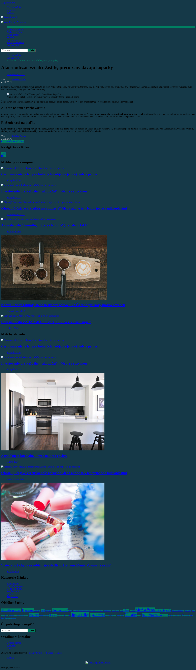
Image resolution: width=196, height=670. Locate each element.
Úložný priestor (173, 615)
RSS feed (11, 10)
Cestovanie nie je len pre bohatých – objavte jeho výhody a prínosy (50, 174)
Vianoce (113, 615)
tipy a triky (80, 614)
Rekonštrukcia (44, 615)
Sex (58, 615)
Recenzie (25, 615)
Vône (139, 615)
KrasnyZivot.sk (36, 653)
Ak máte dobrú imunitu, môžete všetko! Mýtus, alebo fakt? (44, 225)
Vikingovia (120, 615)
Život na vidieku (10, 618)
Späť (3, 153)
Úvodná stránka (14, 7)
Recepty (34, 615)
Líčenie (132, 610)
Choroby (37, 610)
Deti (43, 610)
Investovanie (94, 610)
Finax (70, 610)
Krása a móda (13, 35)
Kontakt (10, 12)
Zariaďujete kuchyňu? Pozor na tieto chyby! (34, 456)
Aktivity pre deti (11, 610)
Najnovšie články (15, 29)
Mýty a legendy (163, 610)
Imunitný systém (84, 610)
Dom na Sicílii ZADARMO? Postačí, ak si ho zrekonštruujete (46, 322)
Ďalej (3, 156)
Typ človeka (97, 615)
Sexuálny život (65, 615)
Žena (2, 618)
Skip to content (8, 2)
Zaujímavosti (13, 45)
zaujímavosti (151, 615)
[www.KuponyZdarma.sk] (13, 22)
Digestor (48, 610)
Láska (4, 141)
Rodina (53, 615)
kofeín (101, 610)
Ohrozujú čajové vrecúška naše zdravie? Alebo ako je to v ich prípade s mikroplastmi (64, 208)
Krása (114, 610)
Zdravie (10, 37)
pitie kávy (188, 610)
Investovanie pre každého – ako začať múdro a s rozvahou (44, 191)
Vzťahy (20, 141)
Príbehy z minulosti (15, 615)
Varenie (107, 615)
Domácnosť (60, 610)
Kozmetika (107, 610)
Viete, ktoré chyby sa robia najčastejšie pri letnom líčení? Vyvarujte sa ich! (56, 565)
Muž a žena (12, 141)
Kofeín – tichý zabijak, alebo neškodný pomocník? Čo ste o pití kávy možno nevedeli (63, 305)
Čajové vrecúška (187, 615)
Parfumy (181, 610)
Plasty (6, 615)
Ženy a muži (12, 40)
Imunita (75, 610)
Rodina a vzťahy (14, 32)
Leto (121, 610)
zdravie (164, 615)
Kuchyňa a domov (15, 42)
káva (117, 610)
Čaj (180, 615)
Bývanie (28, 610)
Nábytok (175, 610)
